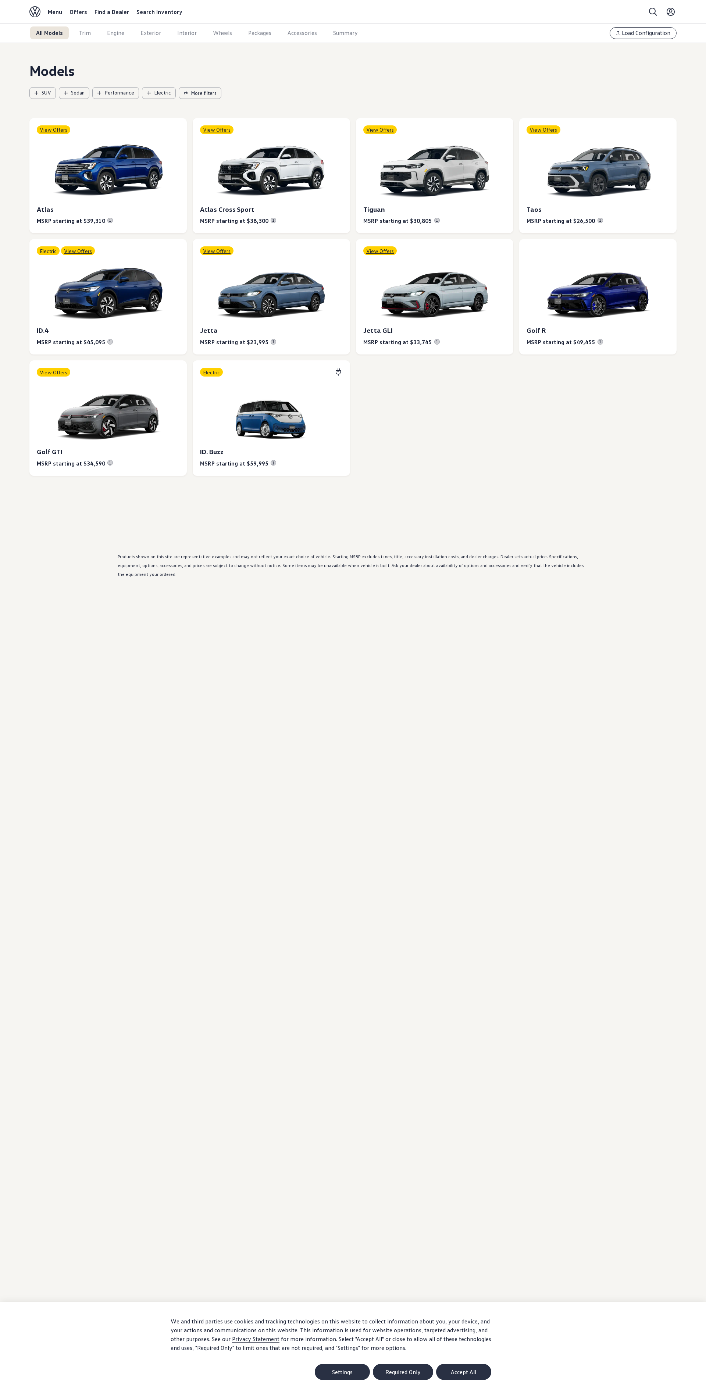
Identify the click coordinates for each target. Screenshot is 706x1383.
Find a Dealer (112, 11)
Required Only (403, 1372)
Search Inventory (159, 11)
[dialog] (353, 1342)
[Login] (671, 12)
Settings (342, 1372)
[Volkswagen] (34, 11)
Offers (78, 11)
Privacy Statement (255, 1339)
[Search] (653, 12)
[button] (108, 176)
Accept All (463, 1372)
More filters (204, 93)
